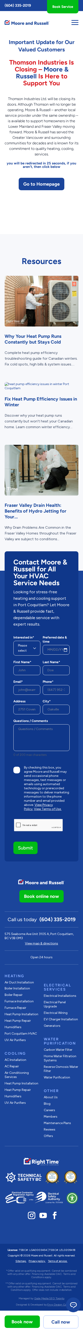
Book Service (62, 7)
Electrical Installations (60, 996)
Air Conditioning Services (17, 1075)
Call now (60, 1322)
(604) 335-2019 (18, 5)
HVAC (21, 1034)
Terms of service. (58, 1261)
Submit (25, 848)
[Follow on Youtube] (43, 1215)
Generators (52, 1026)
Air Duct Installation (19, 982)
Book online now (41, 896)
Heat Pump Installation (21, 1014)
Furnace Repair (15, 1008)
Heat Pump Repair (18, 1021)
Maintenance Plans (57, 1123)
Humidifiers (13, 1027)
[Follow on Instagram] (31, 1215)
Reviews (49, 1129)
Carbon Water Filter (58, 1050)
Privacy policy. (37, 1261)
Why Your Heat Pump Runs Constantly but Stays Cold (33, 339)
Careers (49, 1110)
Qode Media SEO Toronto (49, 1298)
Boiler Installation (17, 988)
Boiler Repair (14, 995)
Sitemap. (20, 1261)
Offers (48, 1136)
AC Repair (12, 1066)
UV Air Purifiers (15, 1040)
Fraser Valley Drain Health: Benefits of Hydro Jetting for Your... (35, 511)
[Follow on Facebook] (54, 1215)
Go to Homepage (41, 184)
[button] (72, 1198)
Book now (22, 1321)
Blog (47, 1104)
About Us (51, 1097)
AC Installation (15, 1060)
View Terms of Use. (48, 809)
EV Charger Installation (61, 1019)
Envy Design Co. (57, 1304)
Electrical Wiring (56, 1013)
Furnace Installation (19, 1001)
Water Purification (57, 1077)
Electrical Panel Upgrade (55, 1004)
